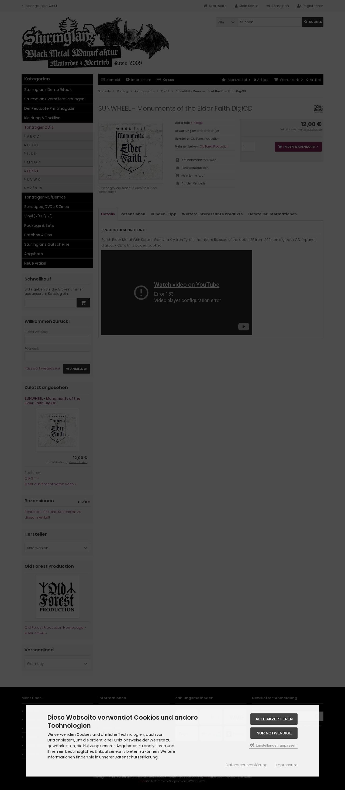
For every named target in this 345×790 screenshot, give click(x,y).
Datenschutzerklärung (247, 765)
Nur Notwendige (274, 733)
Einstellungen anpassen (275, 745)
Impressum (286, 765)
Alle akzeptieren (274, 719)
